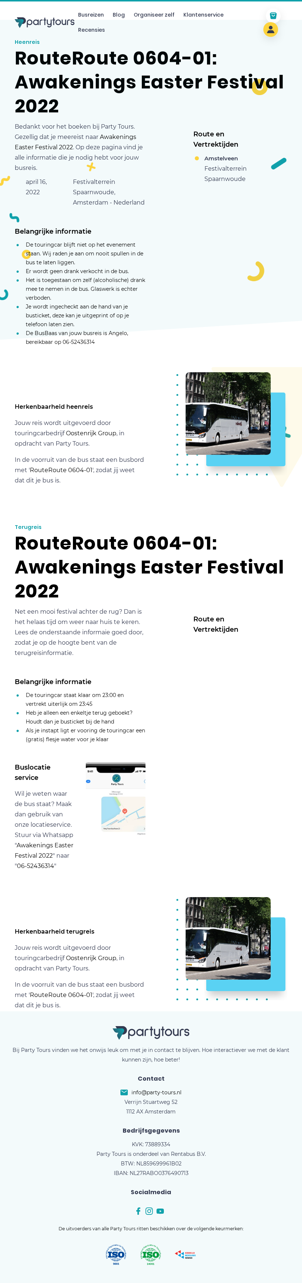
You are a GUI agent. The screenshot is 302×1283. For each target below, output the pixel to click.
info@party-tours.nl (156, 1092)
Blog (119, 14)
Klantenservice (203, 14)
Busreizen (91, 14)
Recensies (91, 30)
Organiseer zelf (154, 14)
